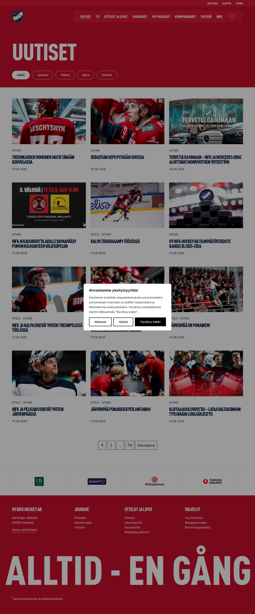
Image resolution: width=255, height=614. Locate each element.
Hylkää (123, 321)
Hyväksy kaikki (150, 321)
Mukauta (100, 321)
